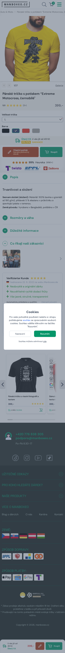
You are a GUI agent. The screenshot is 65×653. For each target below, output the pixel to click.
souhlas (26, 320)
